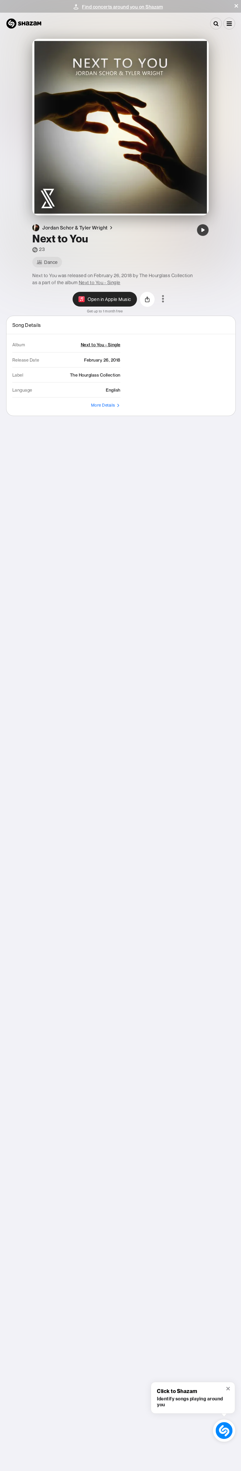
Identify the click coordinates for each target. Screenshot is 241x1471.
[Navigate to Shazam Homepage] (23, 24)
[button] (236, 6)
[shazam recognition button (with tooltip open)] (224, 1430)
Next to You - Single (99, 282)
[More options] (163, 299)
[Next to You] (203, 230)
